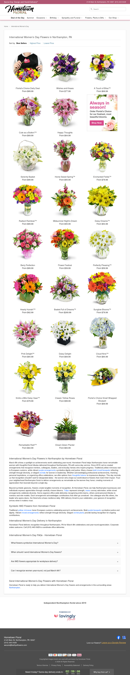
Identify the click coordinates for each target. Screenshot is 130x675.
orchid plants (79, 512)
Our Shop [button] (113, 17)
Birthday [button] (53, 17)
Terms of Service (42, 665)
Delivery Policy (88, 665)
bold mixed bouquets (101, 470)
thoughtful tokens (79, 475)
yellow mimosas (24, 510)
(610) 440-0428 (10, 642)
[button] (123, 664)
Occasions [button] (40, 17)
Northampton (14, 587)
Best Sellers (21, 43)
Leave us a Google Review (114, 642)
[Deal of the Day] (102, 112)
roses (87, 490)
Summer (30, 17)
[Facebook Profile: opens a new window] (118, 637)
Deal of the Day (17, 17)
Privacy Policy (56, 665)
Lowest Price (49, 43)
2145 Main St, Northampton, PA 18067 (19, 640)
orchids (43, 472)
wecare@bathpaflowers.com (15, 645)
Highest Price (35, 43)
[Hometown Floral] (22, 9)
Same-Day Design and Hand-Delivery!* (21, 2)
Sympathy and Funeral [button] (71, 17)
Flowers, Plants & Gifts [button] (94, 17)
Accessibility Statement (72, 665)
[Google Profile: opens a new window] (124, 637)
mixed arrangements (30, 512)
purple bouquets (94, 510)
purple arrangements (47, 470)
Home (6, 26)
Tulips (66, 490)
